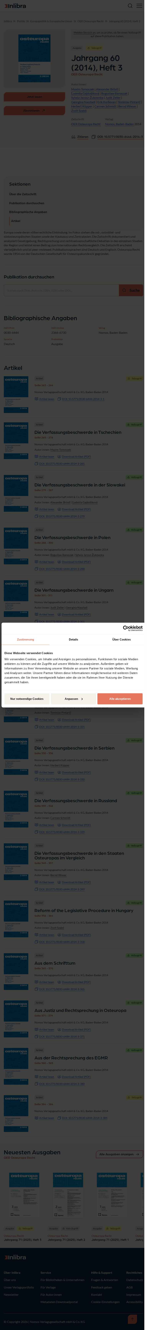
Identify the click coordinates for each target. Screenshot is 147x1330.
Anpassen (71, 698)
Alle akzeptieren (120, 698)
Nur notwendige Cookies (26, 698)
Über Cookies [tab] (121, 639)
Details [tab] (73, 639)
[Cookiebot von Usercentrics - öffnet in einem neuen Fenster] (126, 628)
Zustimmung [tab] (25, 639)
